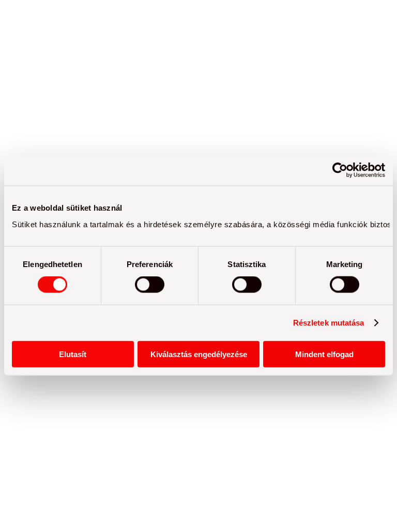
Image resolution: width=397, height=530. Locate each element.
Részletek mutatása (328, 322)
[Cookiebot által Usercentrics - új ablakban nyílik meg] (340, 170)
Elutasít (72, 353)
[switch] (149, 284)
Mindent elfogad (324, 353)
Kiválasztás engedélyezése (198, 353)
